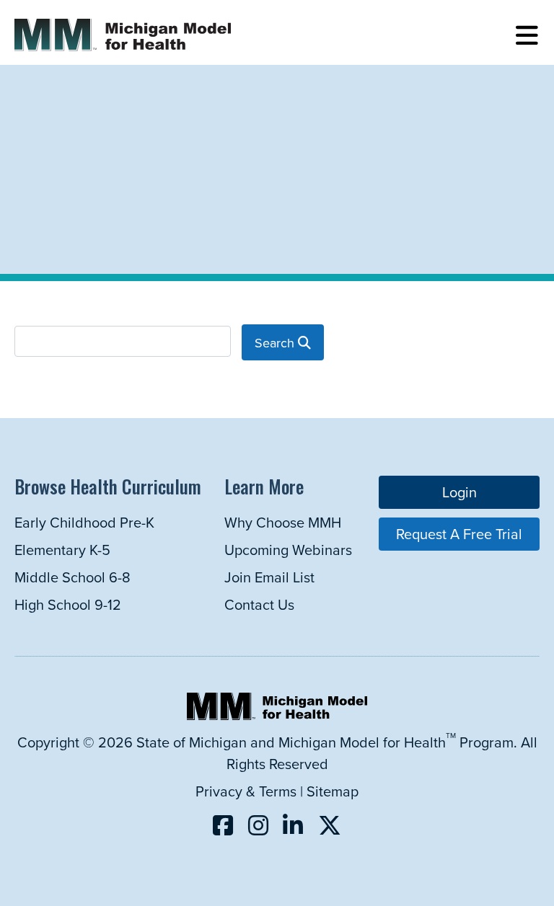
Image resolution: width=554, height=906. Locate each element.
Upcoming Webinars (288, 549)
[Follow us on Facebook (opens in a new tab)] (223, 825)
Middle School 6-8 (72, 577)
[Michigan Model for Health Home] (277, 714)
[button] (527, 35)
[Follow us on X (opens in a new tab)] (329, 825)
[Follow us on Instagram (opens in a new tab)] (258, 825)
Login (459, 491)
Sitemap (333, 791)
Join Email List (269, 577)
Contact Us (259, 604)
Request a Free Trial (459, 533)
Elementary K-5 (62, 549)
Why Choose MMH (282, 522)
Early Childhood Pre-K (84, 522)
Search (276, 343)
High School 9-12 (67, 604)
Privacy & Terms (245, 791)
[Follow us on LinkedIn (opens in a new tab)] (293, 825)
